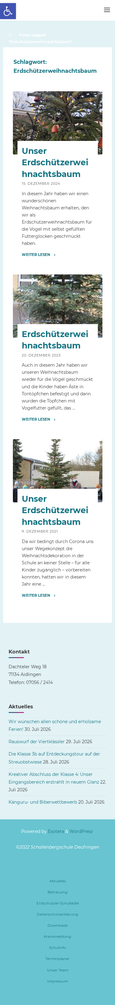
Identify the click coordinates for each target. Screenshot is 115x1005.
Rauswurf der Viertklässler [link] (37, 741)
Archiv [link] (28, 135)
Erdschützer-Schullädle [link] (57, 903)
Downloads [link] (58, 925)
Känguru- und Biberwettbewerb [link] (43, 802)
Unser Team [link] (57, 970)
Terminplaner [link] (57, 959)
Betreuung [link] (57, 892)
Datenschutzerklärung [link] (57, 914)
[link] (8, 11)
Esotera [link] (55, 831)
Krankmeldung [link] (57, 936)
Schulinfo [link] (57, 947)
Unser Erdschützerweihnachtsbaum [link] (54, 162)
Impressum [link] (57, 981)
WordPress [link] (81, 831)
